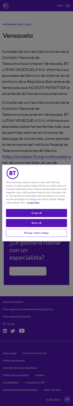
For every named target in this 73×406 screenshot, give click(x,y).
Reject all (37, 223)
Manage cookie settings (36, 232)
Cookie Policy (33, 202)
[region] (36, 203)
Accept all (36, 213)
